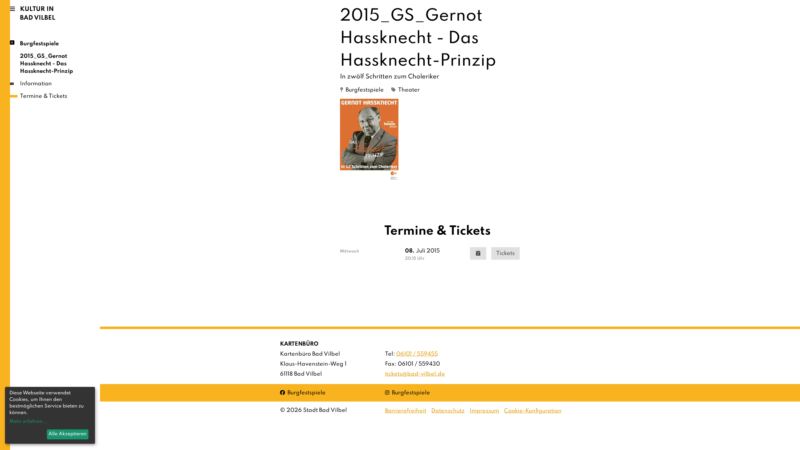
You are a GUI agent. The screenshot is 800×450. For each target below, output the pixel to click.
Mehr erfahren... (28, 421)
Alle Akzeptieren (67, 434)
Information (36, 84)
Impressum (484, 411)
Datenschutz (448, 411)
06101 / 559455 (417, 354)
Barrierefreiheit (405, 411)
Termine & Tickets (43, 96)
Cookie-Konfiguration (533, 411)
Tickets (505, 253)
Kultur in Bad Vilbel (37, 13)
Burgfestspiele (39, 44)
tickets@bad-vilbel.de (415, 374)
